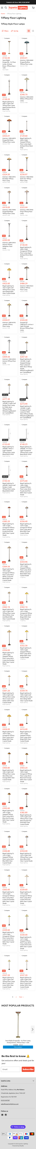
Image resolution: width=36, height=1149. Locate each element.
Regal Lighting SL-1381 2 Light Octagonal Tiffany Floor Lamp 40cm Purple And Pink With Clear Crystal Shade (8, 529)
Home (3, 13)
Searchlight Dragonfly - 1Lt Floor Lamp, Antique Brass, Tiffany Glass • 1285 (9, 64)
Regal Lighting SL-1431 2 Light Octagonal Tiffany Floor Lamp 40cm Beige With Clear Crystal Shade (26, 614)
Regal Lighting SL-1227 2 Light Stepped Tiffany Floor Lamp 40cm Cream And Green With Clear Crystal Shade (26, 942)
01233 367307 (5, 1100)
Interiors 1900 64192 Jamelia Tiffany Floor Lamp (9, 324)
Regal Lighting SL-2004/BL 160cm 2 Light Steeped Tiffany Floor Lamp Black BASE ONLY (8, 450)
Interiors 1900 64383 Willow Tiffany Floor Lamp (26, 99)
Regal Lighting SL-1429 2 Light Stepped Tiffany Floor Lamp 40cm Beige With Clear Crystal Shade (26, 652)
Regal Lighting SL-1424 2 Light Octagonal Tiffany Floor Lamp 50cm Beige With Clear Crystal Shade (8, 736)
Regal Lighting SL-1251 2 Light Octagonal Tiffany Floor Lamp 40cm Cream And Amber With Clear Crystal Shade (8, 897)
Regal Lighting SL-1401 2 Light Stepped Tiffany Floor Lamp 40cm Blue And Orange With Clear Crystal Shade (8, 816)
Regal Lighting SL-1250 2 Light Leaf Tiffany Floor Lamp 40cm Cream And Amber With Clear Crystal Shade (8, 697)
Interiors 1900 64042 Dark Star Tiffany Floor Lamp (26, 178)
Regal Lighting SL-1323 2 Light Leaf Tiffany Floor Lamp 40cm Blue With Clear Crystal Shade (26, 857)
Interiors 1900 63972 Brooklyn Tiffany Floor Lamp (9, 178)
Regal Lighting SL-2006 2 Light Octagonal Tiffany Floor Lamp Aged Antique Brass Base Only (26, 252)
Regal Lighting (6, 111)
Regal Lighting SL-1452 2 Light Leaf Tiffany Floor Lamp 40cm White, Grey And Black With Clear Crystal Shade (8, 614)
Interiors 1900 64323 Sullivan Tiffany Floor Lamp (26, 287)
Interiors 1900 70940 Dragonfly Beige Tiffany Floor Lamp (9, 211)
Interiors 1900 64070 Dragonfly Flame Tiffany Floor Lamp (9, 140)
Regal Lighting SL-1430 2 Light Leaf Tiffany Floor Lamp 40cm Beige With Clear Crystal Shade (26, 696)
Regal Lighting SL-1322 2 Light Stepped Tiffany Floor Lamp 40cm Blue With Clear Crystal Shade (8, 858)
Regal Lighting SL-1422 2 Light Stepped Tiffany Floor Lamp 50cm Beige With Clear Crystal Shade (26, 736)
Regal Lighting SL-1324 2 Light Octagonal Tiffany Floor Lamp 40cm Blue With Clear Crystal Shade (26, 528)
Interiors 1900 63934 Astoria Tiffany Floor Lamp (9, 361)
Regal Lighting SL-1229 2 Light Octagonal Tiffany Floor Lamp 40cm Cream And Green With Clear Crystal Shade (8, 938)
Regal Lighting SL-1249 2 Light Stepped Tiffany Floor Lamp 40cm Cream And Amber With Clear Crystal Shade (8, 658)
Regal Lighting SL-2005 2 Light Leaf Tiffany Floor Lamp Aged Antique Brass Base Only (8, 105)
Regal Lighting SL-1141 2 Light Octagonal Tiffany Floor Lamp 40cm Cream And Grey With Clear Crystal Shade (26, 897)
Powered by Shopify (18, 1146)
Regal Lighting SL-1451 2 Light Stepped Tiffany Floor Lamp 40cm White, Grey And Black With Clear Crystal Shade (26, 569)
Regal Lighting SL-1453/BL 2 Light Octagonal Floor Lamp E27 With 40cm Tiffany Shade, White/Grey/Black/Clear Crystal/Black (27, 411)
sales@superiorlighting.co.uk (9, 1104)
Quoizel (22, 332)
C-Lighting (22, 577)
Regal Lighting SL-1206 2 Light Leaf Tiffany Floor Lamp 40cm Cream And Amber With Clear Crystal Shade (26, 982)
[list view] (33, 31)
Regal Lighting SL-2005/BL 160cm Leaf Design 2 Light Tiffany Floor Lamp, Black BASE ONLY (9, 487)
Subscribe (28, 1069)
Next (21, 997)
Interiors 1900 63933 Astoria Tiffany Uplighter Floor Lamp (9, 245)
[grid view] (29, 31)
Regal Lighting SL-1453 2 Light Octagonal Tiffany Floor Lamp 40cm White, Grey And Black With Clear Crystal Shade (8, 574)
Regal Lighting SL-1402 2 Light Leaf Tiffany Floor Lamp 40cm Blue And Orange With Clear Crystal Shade (8, 774)
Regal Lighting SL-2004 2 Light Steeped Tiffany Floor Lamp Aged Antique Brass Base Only (26, 143)
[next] (33, 1029)
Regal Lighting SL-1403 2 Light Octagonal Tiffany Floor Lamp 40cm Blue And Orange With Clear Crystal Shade (26, 775)
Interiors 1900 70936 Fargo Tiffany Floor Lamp (26, 211)
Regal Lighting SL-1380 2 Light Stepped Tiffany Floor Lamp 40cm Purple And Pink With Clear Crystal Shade (26, 488)
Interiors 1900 (24, 66)
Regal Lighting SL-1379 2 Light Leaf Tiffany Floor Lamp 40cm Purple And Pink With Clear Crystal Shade (26, 819)
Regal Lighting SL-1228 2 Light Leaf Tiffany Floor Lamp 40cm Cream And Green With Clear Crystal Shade (8, 982)
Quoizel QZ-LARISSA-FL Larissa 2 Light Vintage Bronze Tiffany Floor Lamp (26, 326)
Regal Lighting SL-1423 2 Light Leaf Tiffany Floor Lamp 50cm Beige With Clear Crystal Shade (8, 289)
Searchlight (5, 69)
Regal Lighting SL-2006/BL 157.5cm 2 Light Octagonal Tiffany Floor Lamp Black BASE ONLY (26, 450)
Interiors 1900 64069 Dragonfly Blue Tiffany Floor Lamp (26, 62)
